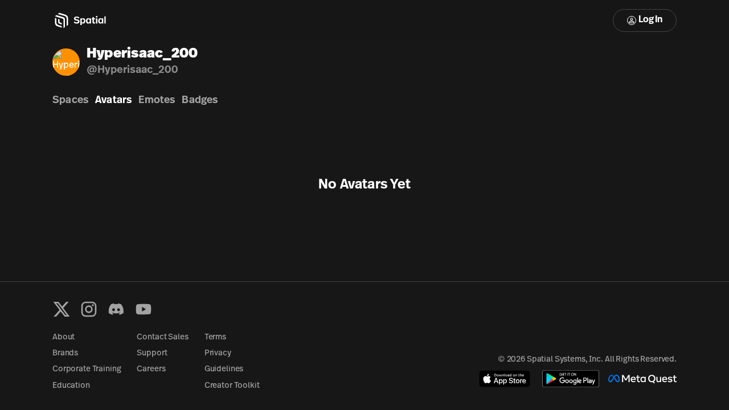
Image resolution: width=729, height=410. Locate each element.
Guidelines (224, 369)
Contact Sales (162, 337)
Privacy (217, 353)
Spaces (70, 101)
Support (152, 353)
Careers (151, 369)
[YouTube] (143, 309)
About (63, 337)
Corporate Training (86, 369)
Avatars (113, 101)
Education (71, 386)
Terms (215, 337)
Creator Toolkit (232, 386)
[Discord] (116, 309)
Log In (650, 19)
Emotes (156, 101)
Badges (200, 101)
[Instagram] (89, 309)
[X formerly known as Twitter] (61, 309)
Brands (65, 353)
